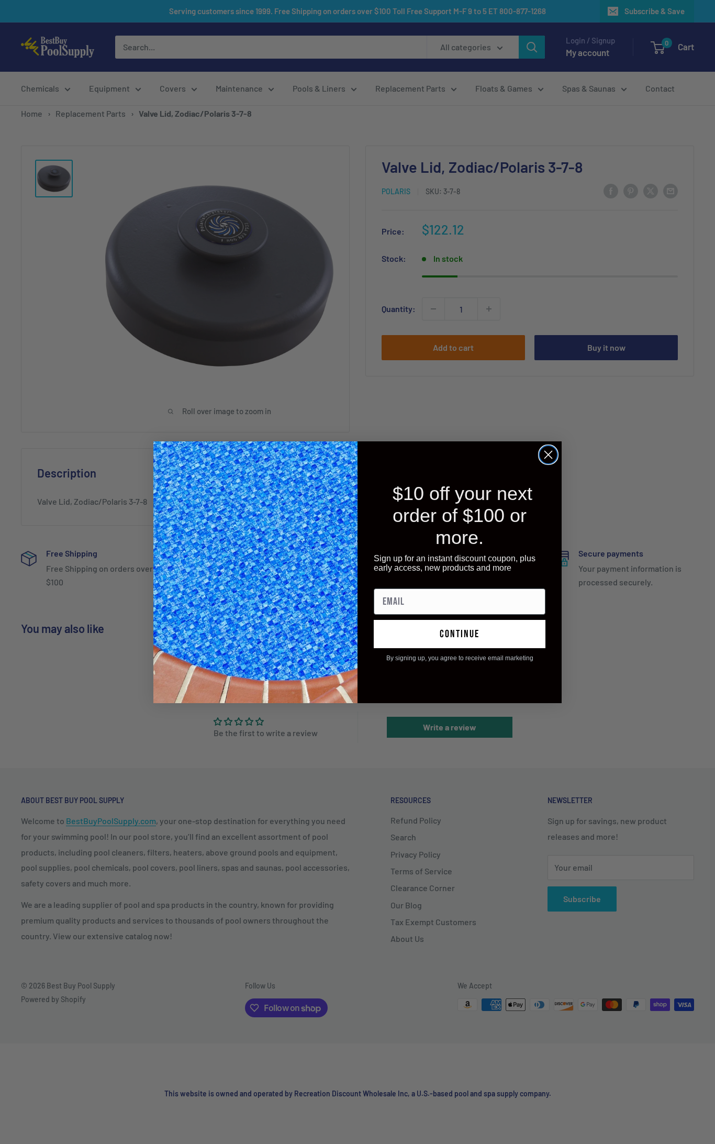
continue (459, 634)
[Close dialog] (548, 455)
